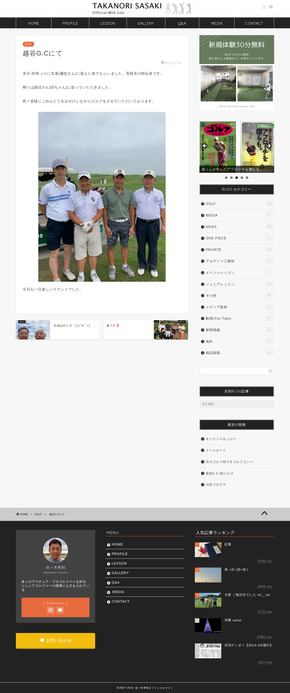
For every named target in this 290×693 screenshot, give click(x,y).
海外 (238, 341)
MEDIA (217, 23)
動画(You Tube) (238, 318)
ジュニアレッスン (238, 284)
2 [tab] (231, 177)
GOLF (28, 44)
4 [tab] (242, 177)
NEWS (238, 227)
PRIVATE (238, 250)
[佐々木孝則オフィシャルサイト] (145, 14)
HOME (33, 23)
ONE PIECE (238, 238)
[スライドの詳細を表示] (236, 147)
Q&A (182, 23)
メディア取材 (238, 307)
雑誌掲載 (238, 353)
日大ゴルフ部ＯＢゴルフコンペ (229, 462)
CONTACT (254, 23)
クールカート (216, 450)
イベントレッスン (238, 272)
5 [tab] (247, 177)
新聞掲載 (238, 330)
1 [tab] (226, 177)
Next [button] (268, 146)
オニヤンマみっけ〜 (221, 439)
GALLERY (146, 23)
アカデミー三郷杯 (238, 261)
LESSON (108, 23)
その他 (238, 295)
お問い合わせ (58, 640)
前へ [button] (205, 146)
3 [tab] (236, 177)
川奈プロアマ (216, 484)
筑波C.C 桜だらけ (219, 473)
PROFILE (70, 23)
